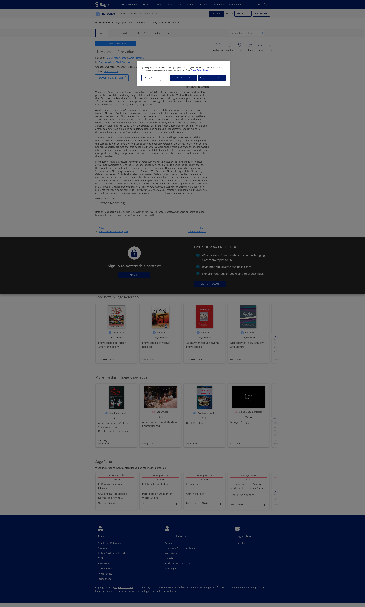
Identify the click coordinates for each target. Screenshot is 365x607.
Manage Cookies (151, 78)
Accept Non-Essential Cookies (212, 78)
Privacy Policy (196, 70)
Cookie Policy (208, 70)
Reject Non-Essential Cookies (183, 78)
